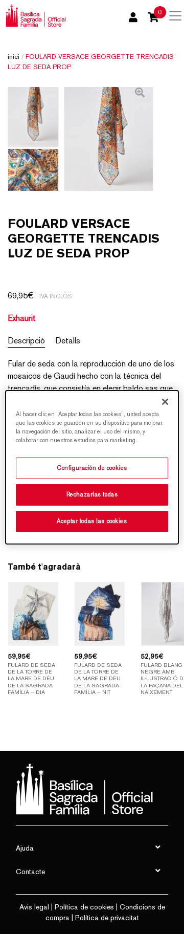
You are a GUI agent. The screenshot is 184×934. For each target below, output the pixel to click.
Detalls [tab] (67, 340)
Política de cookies (84, 907)
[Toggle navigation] (175, 16)
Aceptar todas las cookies (92, 521)
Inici (13, 56)
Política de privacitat (107, 918)
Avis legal (34, 907)
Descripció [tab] (26, 340)
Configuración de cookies (92, 467)
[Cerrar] (165, 401)
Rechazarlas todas (92, 494)
